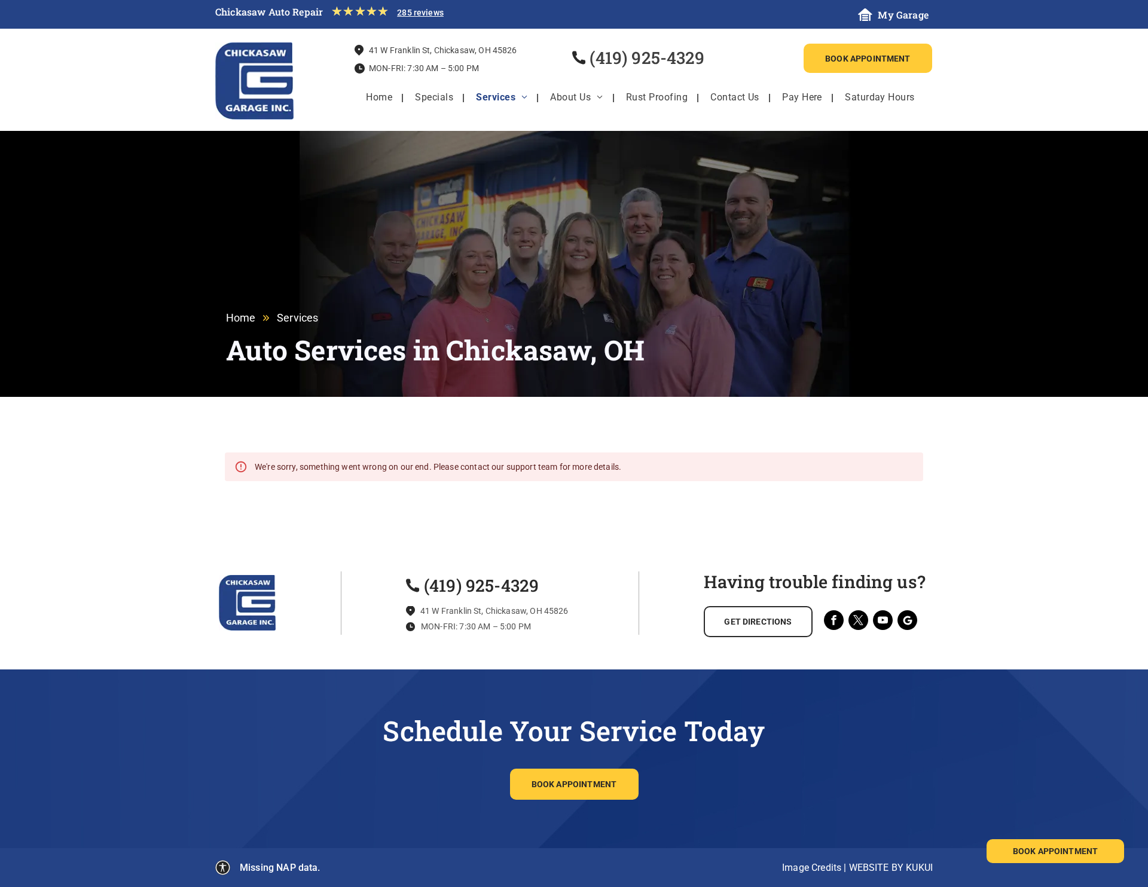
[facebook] (834, 621)
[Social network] (907, 621)
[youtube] (883, 621)
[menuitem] (379, 97)
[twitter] (858, 621)
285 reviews (420, 12)
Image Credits (811, 867)
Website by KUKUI (891, 867)
